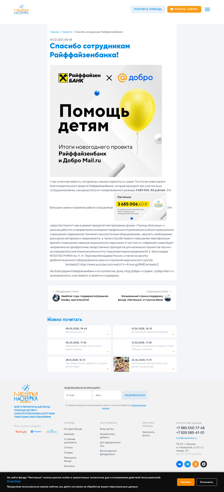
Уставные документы (70, 440)
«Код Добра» (132, 271)
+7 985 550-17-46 (190, 428)
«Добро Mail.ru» (163, 271)
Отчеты (68, 447)
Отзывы (68, 452)
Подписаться (135, 395)
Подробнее (14, 481)
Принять (186, 482)
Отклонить (206, 482)
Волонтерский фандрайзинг (108, 452)
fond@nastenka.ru (186, 438)
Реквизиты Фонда (70, 459)
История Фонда (73, 428)
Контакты (69, 466)
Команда (69, 434)
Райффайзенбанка (101, 186)
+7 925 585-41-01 (190, 433)
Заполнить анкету (148, 433)
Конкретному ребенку (107, 435)
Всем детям (107, 428)
